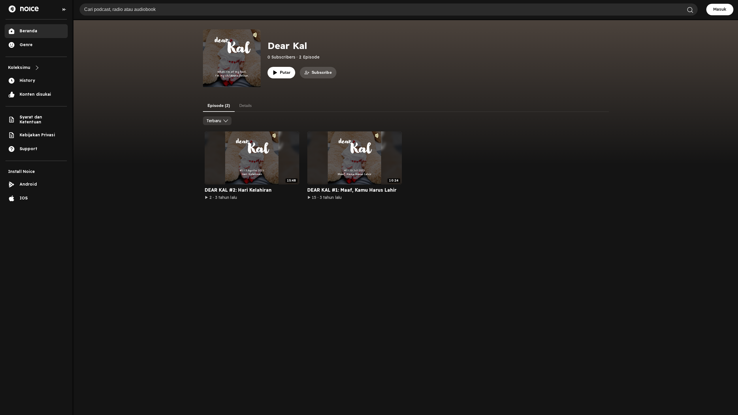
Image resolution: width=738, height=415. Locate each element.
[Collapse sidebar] (64, 9)
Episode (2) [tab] (219, 105)
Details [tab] (245, 105)
